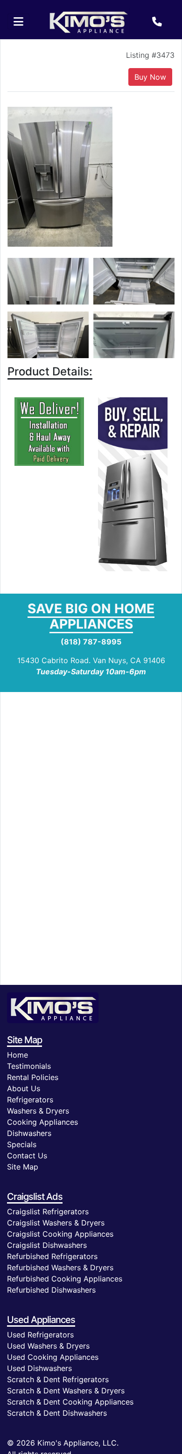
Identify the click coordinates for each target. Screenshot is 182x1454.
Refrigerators (30, 1099)
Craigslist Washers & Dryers (56, 1222)
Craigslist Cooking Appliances (60, 1234)
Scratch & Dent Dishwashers (57, 1413)
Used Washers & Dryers (48, 1345)
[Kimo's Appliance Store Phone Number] (157, 21)
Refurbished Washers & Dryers (60, 1267)
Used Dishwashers (39, 1368)
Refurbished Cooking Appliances (64, 1278)
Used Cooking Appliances (52, 1357)
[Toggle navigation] (18, 21)
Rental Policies (32, 1077)
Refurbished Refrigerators (52, 1256)
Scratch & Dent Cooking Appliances (70, 1401)
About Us (23, 1088)
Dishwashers (29, 1133)
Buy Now (150, 77)
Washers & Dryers (38, 1110)
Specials (21, 1144)
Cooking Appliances (42, 1122)
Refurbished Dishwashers (51, 1290)
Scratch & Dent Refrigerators (58, 1379)
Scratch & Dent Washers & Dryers (66, 1390)
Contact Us (27, 1155)
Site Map (22, 1166)
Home (17, 1054)
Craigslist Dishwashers (47, 1245)
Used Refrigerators (40, 1334)
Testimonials (29, 1066)
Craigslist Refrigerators (48, 1211)
